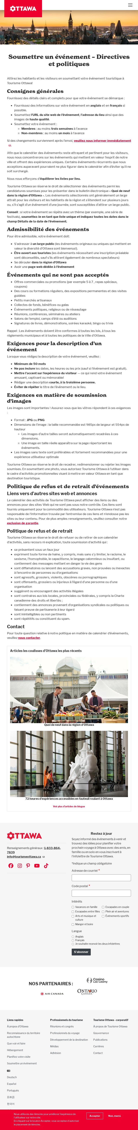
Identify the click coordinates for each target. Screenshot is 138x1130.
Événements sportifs (117, 916)
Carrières (98, 1046)
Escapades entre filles (87, 911)
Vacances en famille (86, 907)
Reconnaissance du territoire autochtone (23, 1035)
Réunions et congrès (62, 1026)
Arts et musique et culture (85, 918)
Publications (100, 1039)
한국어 (11, 1103)
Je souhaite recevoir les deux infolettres (97, 943)
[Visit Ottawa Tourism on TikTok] (46, 866)
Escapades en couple (117, 907)
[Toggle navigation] (130, 5)
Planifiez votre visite (18, 1056)
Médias (54, 1046)
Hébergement (15, 1050)
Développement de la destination (69, 1039)
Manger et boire (84, 924)
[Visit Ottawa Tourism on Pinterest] (28, 866)
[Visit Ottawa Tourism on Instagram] (19, 866)
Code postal (80, 886)
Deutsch (12, 1077)
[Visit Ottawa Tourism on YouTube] (37, 866)
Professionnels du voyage (65, 1033)
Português (13, 1090)
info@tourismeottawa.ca (24, 856)
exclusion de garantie (22, 523)
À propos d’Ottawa (17, 1026)
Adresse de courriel (85, 870)
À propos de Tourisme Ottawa (110, 1026)
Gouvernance (101, 1033)
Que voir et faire (16, 1043)
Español (11, 1083)
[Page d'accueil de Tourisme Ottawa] (23, 8)
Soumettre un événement (22, 1063)
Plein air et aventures (117, 911)
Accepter (94, 1116)
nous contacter (29, 638)
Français (79, 940)
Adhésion (55, 1052)
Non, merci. (114, 1116)
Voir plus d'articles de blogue (69, 806)
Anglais (79, 936)
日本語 (11, 1097)
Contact (98, 1052)
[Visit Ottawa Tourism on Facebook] (11, 866)
